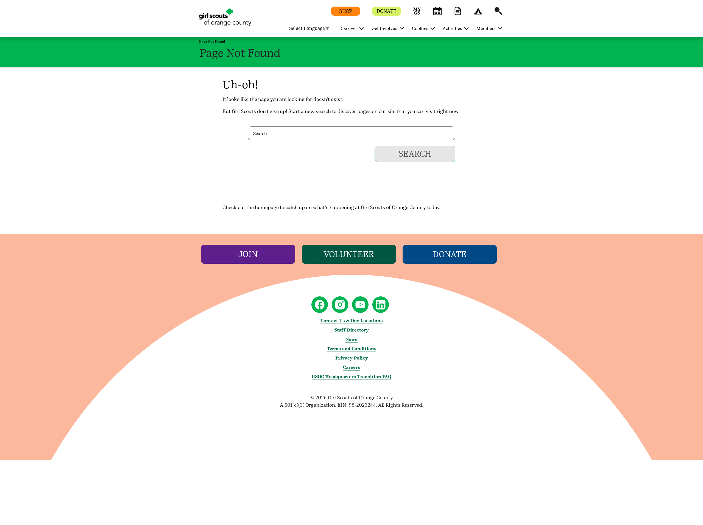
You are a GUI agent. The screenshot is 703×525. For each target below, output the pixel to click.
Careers (351, 367)
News (351, 339)
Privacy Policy (351, 358)
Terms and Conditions (351, 348)
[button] (417, 13)
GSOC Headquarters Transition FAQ (351, 376)
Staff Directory (351, 330)
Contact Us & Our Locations (351, 320)
